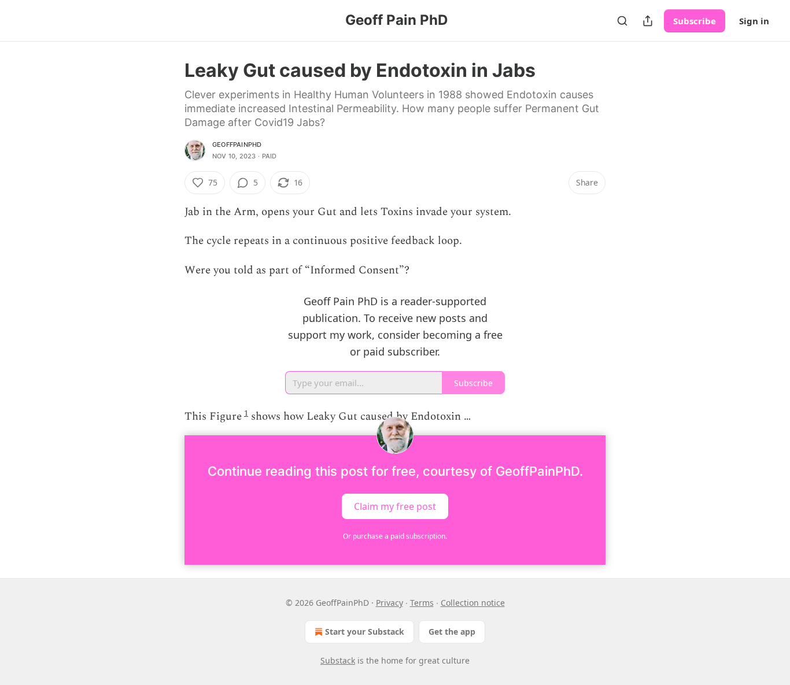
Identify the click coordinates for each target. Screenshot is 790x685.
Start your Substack (364, 631)
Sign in (754, 21)
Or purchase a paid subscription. (395, 536)
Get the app (452, 631)
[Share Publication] (647, 20)
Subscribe (694, 21)
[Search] (622, 20)
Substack (337, 660)
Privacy (389, 602)
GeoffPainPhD (236, 144)
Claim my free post (395, 505)
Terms (422, 602)
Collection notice (473, 602)
